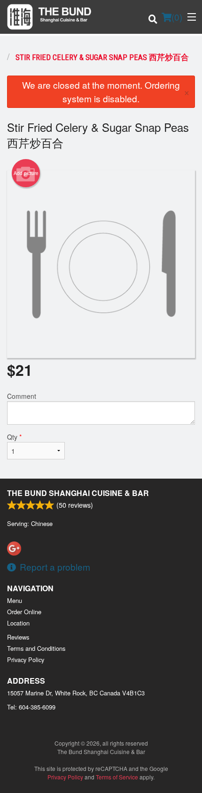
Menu (14, 600)
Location (18, 622)
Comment (21, 396)
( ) (176, 16)
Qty (14, 437)
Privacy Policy (25, 659)
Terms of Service (117, 777)
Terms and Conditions (36, 648)
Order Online (24, 611)
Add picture (26, 173)
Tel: (31, 706)
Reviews (18, 637)
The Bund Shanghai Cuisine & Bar (78, 493)
